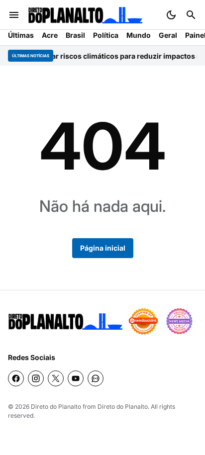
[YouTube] (76, 378)
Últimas (21, 35)
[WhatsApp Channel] (95, 378)
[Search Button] (191, 15)
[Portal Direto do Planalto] (85, 15)
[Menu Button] (14, 15)
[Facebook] (16, 378)
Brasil (75, 35)
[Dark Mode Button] (171, 15)
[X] (56, 378)
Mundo (138, 35)
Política (105, 35)
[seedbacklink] (143, 321)
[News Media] (179, 321)
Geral (168, 35)
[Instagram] (36, 378)
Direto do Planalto (56, 406)
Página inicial (102, 248)
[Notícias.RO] (65, 321)
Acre (50, 35)
